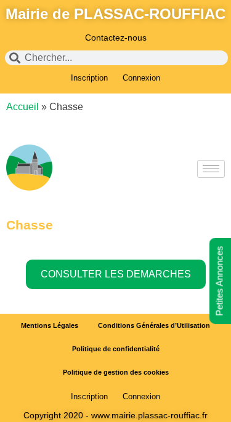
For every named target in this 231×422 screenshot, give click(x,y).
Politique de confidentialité (116, 348)
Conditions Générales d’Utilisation (154, 325)
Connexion (141, 77)
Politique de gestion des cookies (116, 372)
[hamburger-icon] (211, 169)
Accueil (22, 107)
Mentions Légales (49, 325)
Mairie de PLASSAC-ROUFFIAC (115, 14)
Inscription (89, 77)
